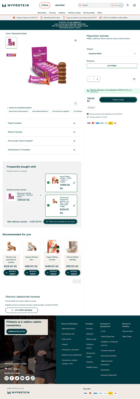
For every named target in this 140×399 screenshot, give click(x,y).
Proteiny (52, 12)
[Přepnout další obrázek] (75, 103)
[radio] (112, 65)
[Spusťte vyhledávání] (80, 5)
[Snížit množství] (89, 79)
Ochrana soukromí (108, 350)
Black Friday (127, 336)
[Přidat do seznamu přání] (134, 79)
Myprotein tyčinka (19, 33)
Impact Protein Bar (31, 258)
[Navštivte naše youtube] (22, 378)
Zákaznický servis (68, 329)
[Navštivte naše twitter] (27, 378)
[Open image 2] (11, 55)
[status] (93, 79)
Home (8, 33)
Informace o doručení (70, 350)
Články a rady (91, 339)
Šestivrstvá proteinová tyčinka (11, 259)
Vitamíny (61, 12)
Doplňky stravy (92, 367)
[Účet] (128, 5)
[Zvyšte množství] (97, 79)
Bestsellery (42, 12)
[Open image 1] (11, 42)
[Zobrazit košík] (134, 5)
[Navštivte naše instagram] (6, 378)
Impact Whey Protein (52, 258)
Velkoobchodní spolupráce (106, 362)
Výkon (99, 12)
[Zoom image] (75, 40)
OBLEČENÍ (60, 5)
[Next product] (79, 281)
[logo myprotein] (15, 5)
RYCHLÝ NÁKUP (12, 272)
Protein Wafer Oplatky (73, 258)
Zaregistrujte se (16, 331)
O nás (103, 331)
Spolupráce (105, 370)
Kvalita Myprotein (107, 336)
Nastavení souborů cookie (16, 364)
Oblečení (89, 334)
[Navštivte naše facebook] (12, 378)
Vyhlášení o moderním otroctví (109, 343)
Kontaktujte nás (68, 334)
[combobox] (100, 5)
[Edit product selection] (74, 183)
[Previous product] (75, 281)
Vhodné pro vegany (90, 355)
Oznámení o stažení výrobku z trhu (69, 362)
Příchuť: (90, 49)
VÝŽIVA (44, 5)
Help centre (66, 339)
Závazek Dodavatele (109, 375)
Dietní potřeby (89, 12)
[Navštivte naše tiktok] (17, 378)
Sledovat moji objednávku (72, 355)
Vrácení (65, 344)
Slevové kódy (127, 331)
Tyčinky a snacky (74, 12)
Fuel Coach (118, 5)
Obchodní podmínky (108, 356)
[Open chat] (33, 378)
